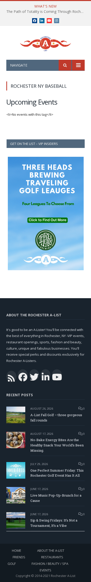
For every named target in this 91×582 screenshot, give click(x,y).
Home (16, 550)
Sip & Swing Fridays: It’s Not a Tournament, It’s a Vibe (53, 523)
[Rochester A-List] (45, 42)
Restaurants (52, 557)
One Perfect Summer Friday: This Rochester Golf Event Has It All (57, 473)
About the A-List (50, 550)
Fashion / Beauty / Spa (50, 563)
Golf (12, 563)
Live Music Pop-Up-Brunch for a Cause (55, 498)
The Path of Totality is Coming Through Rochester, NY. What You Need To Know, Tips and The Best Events (46, 11)
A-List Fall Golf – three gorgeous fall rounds (56, 417)
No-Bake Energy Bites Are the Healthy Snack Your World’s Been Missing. (57, 445)
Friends (19, 557)
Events (45, 570)
